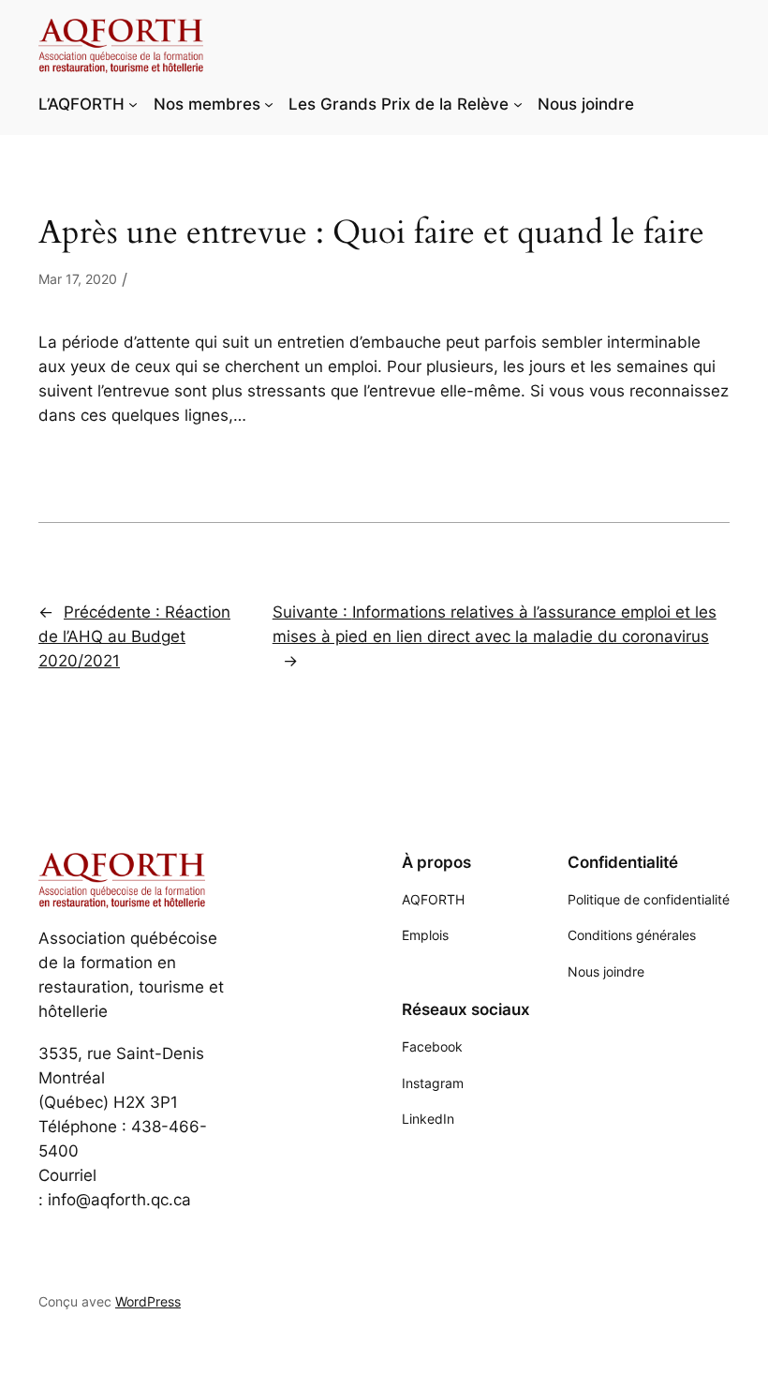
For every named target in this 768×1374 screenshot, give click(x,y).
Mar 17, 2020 (77, 279)
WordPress (148, 1301)
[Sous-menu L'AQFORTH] (133, 104)
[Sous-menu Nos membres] (268, 104)
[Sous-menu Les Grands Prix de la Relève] (518, 104)
